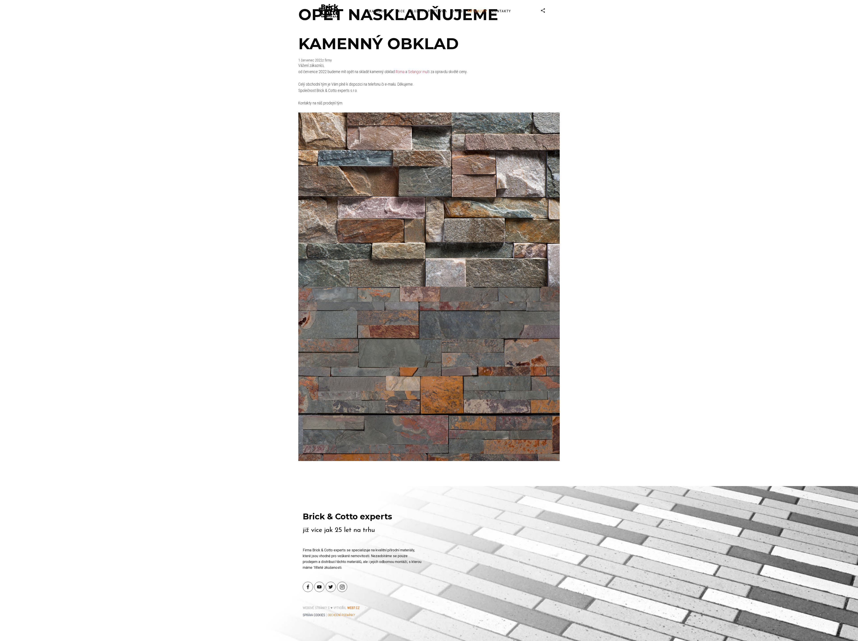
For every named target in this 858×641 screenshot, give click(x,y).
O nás (457, 11)
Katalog (377, 11)
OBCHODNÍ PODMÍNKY (341, 615)
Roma (400, 71)
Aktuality (477, 11)
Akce (400, 11)
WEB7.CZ (353, 607)
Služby (416, 11)
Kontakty (501, 11)
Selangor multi (419, 71)
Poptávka (437, 11)
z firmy (327, 60)
